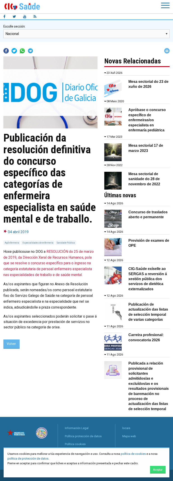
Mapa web (129, 436)
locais (126, 428)
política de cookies (133, 453)
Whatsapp (22, 50)
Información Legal (77, 428)
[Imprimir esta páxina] (167, 50)
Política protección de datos (83, 436)
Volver (11, 344)
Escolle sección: (14, 26)
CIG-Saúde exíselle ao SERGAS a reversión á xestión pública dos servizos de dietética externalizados (147, 279)
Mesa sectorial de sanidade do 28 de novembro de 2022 (144, 179)
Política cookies (75, 444)
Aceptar (158, 469)
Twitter (14, 50)
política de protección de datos (27, 458)
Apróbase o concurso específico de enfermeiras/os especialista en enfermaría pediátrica (147, 120)
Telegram (30, 50)
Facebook (6, 50)
